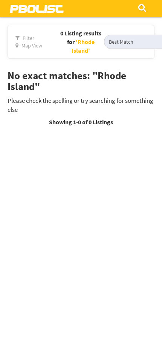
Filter (27, 38)
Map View (31, 45)
